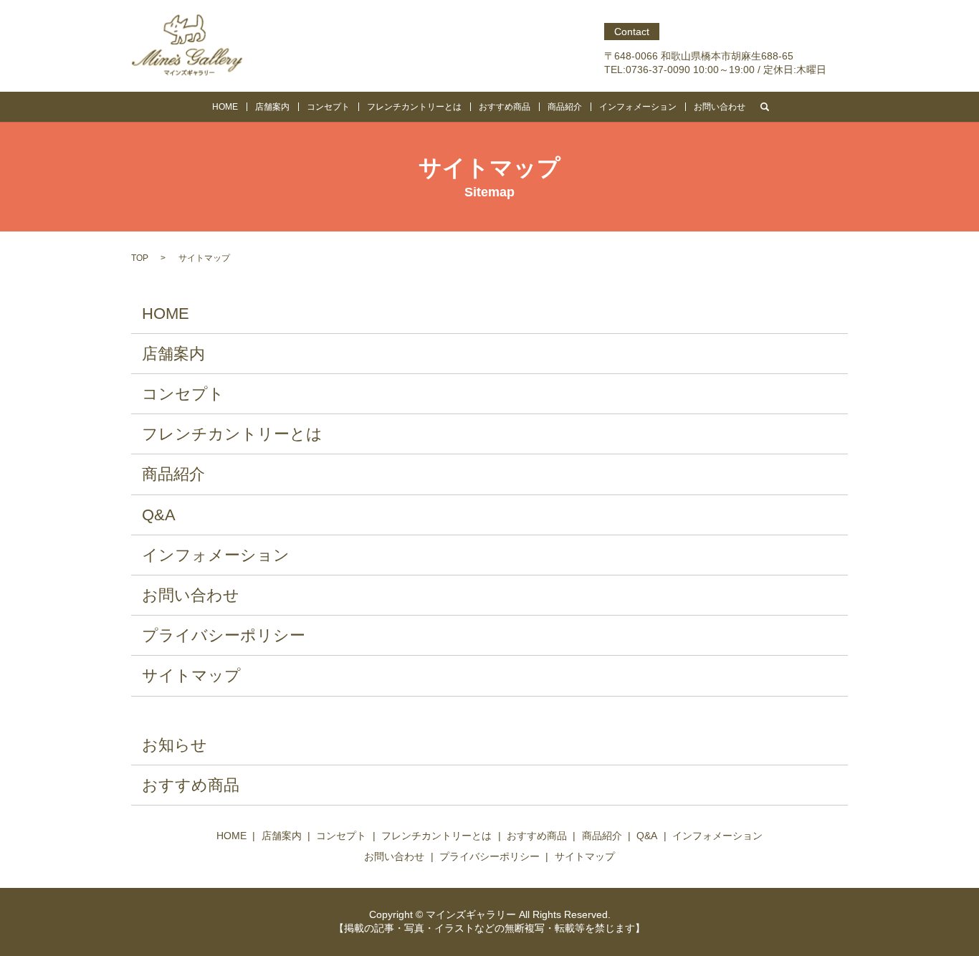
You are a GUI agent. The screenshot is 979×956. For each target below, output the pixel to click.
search (764, 107)
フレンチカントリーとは (414, 107)
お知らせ (174, 745)
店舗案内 (272, 107)
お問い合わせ (719, 107)
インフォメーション (638, 107)
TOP (139, 258)
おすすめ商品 (504, 107)
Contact (631, 31)
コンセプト (328, 107)
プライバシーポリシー (223, 635)
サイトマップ (191, 675)
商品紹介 (565, 107)
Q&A (159, 515)
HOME (225, 107)
